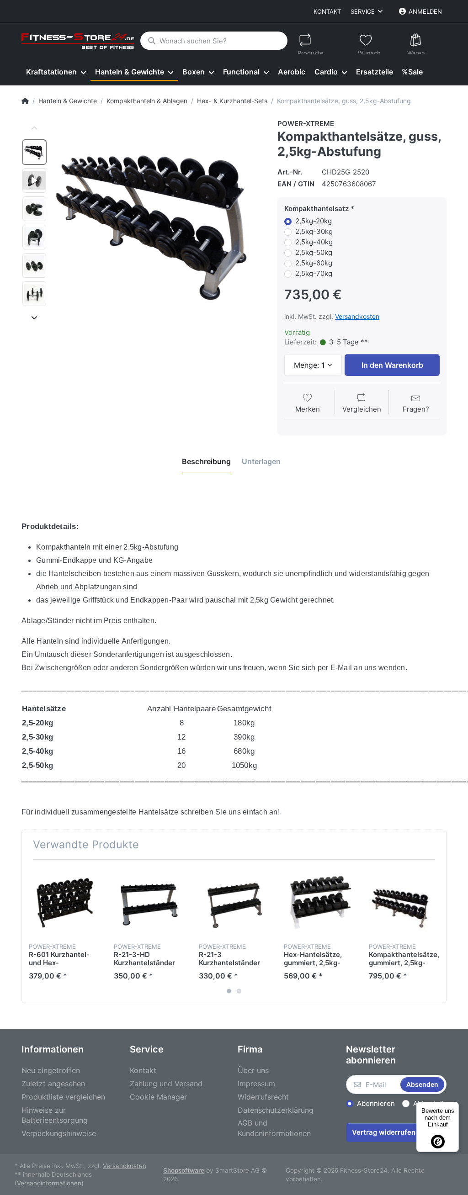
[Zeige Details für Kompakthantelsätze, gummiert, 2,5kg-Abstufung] (404, 902)
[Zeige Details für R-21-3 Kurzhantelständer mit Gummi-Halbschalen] (234, 902)
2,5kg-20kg (313, 221)
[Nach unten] (34, 317)
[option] (34, 152)
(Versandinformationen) (49, 1183)
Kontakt (327, 11)
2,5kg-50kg (313, 252)
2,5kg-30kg (314, 231)
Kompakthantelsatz (316, 208)
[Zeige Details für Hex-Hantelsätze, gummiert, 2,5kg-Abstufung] (319, 902)
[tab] (206, 461)
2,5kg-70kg (313, 273)
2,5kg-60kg (313, 263)
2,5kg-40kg (314, 242)
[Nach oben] (34, 128)
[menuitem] (55, 72)
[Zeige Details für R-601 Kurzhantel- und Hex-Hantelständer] (64, 902)
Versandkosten (357, 316)
